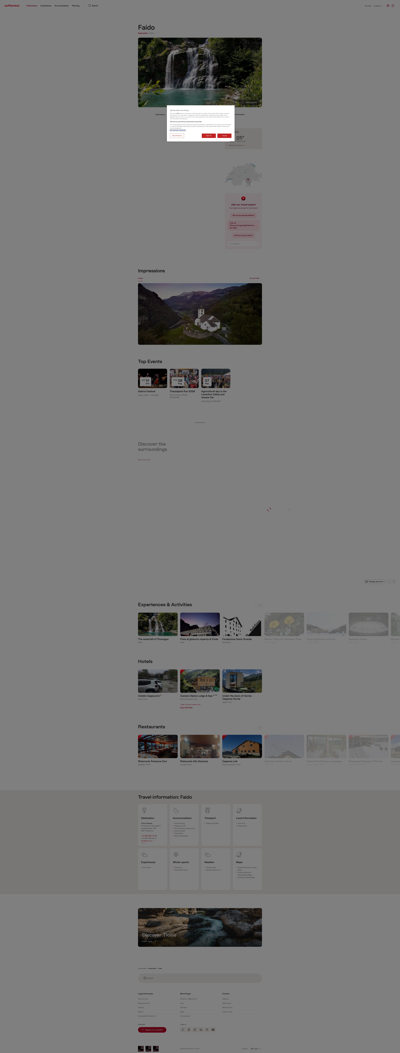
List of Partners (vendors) (177, 130)
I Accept (224, 135)
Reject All (209, 135)
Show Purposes (177, 135)
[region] (201, 123)
